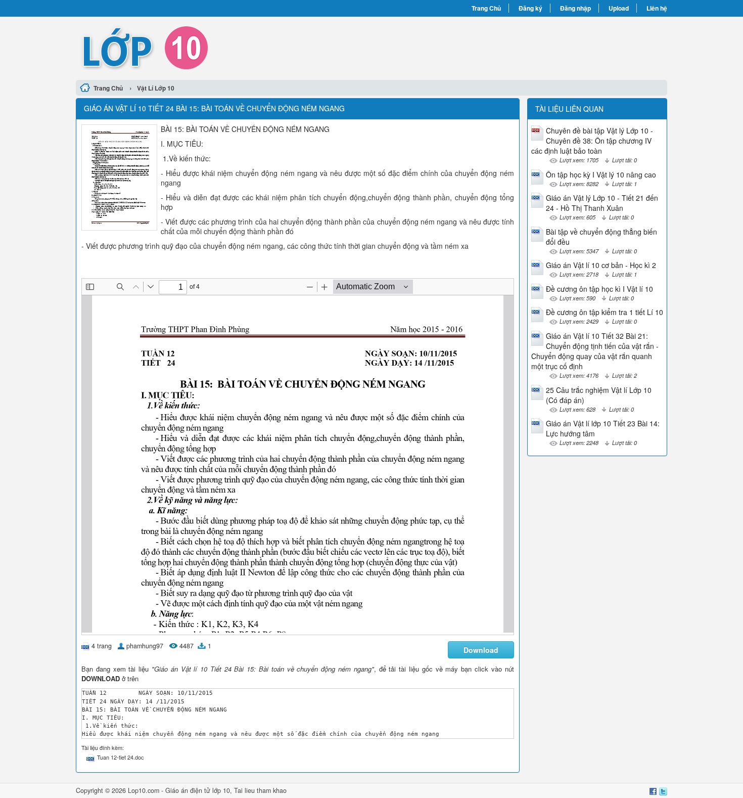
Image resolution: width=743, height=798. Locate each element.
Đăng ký (530, 8)
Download (480, 650)
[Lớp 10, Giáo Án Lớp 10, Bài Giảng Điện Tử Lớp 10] (224, 47)
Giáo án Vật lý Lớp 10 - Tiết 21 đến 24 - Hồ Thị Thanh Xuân (602, 203)
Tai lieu (244, 790)
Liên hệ (656, 8)
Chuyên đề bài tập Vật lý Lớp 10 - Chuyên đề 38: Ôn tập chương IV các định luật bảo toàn (592, 140)
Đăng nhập (575, 8)
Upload (619, 8)
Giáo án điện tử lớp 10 (197, 790)
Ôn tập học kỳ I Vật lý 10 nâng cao (601, 174)
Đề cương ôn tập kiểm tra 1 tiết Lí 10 (604, 312)
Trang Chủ (486, 8)
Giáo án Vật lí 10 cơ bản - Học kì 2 (601, 265)
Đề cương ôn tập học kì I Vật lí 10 (599, 289)
